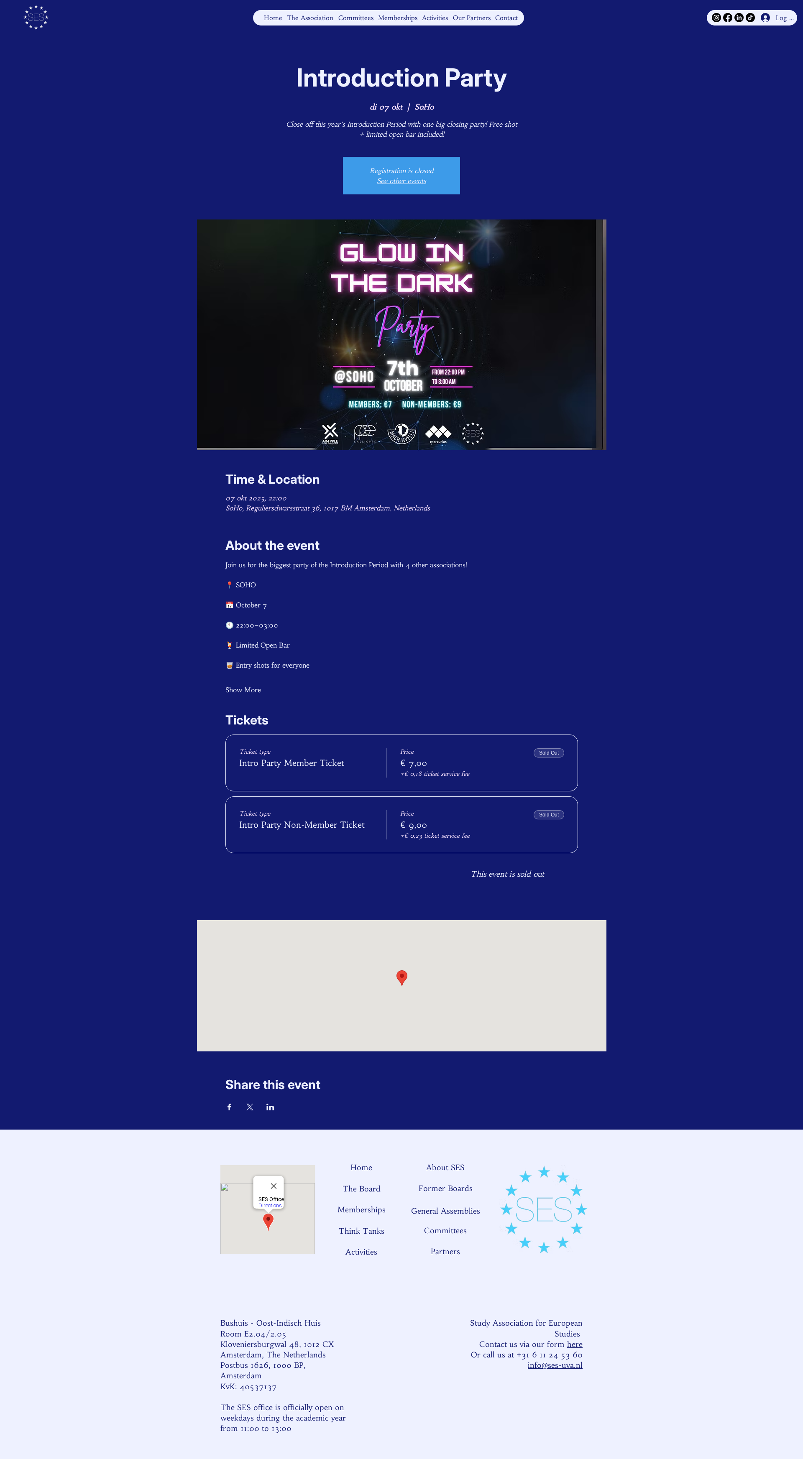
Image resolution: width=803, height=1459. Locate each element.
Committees (445, 1230)
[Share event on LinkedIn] (270, 1107)
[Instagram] (716, 17)
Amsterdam (241, 1375)
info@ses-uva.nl (555, 1365)
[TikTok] (750, 17)
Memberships (362, 1209)
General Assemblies (445, 1211)
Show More (243, 690)
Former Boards (446, 1188)
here (575, 1344)
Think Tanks (361, 1231)
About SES (445, 1167)
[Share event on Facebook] (229, 1107)
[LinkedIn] (739, 17)
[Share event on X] (250, 1107)
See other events (401, 180)
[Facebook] (727, 17)
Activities (361, 1252)
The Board (362, 1189)
